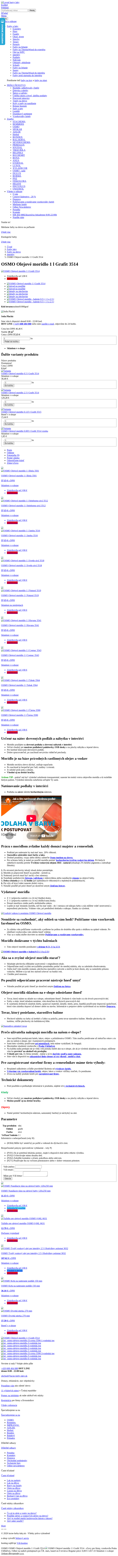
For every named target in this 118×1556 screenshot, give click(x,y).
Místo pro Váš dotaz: (12, 1176)
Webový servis (22, 1538)
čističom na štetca (62, 986)
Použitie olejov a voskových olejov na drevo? (27, 1516)
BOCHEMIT (19, 155)
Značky (10, 119)
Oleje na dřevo (13, 1488)
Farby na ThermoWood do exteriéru (29, 49)
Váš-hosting (22, 1543)
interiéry (16, 55)
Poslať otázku (13, 458)
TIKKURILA (19, 150)
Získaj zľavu (12, 463)
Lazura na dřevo (14, 1491)
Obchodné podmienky (17, 1460)
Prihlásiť (5, 7)
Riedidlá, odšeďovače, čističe (26, 88)
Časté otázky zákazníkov (12, 1508)
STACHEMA (19, 121)
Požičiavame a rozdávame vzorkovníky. (64, 934)
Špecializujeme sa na (10, 1415)
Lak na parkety (14, 1480)
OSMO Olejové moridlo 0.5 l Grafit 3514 (20, 373)
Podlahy (16, 57)
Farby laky (12, 249)
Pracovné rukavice (21, 98)
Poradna (10, 1453)
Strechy (16, 39)
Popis (9, 450)
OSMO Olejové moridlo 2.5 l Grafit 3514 (20, 392)
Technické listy (14, 1463)
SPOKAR (17, 129)
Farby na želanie (20, 47)
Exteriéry (17, 29)
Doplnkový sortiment (22, 114)
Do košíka (9, 386)
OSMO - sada (19, 171)
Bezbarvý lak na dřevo (17, 1496)
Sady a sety (18, 108)
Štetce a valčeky (20, 93)
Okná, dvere (18, 36)
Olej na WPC (19, 52)
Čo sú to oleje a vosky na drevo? (22, 1513)
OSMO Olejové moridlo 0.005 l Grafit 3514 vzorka (24, 431)
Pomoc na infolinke (10, 1395)
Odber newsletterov (16, 1465)
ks (32, 338)
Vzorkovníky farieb (22, 116)
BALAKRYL (19, 139)
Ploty (15, 31)
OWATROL (18, 189)
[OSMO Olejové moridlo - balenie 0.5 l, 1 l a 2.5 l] (21, 1356)
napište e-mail (47, 324)
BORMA (17, 176)
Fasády (16, 34)
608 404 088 (35, 215)
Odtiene (10, 452)
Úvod (9, 246)
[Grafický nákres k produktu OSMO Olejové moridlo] (26, 913)
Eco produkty (13, 1498)
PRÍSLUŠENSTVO (16, 85)
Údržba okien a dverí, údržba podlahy (30, 95)
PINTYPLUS (19, 186)
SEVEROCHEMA (21, 142)
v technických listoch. (74, 1086)
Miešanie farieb (20, 204)
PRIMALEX (19, 145)
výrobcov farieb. (63, 1068)
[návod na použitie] (21, 1343)
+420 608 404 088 (9, 1368)
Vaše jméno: (9, 1166)
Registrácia (6, 1400)
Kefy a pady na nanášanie (24, 103)
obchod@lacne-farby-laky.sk (14, 1376)
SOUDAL (17, 147)
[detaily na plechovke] (21, 1348)
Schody (16, 65)
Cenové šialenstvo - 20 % (24, 196)
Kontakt (16, 212)
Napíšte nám (18, 217)
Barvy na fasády (14, 1485)
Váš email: (8, 1169)
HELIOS (17, 183)
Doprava (17, 199)
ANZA (16, 160)
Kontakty (11, 1455)
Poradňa (16, 209)
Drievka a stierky (20, 90)
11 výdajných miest (10, 1390)
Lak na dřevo (13, 1483)
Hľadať (4, 13)
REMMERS (18, 124)
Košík (4, 5)
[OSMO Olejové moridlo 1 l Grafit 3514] (20, 271)
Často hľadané (7, 1475)
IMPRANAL (13, 1425)
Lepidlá (16, 111)
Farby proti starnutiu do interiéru (27, 75)
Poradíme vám (7, 1385)
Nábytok (17, 60)
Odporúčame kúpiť (15, 460)
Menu (3, 16)
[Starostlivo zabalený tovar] (14, 1026)
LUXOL (17, 165)
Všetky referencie (9, 1405)
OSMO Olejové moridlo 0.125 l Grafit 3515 (21, 412)
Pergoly (16, 44)
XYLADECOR (20, 168)
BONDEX (18, 137)
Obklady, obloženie (21, 62)
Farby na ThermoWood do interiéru (29, 73)
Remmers (11, 1422)
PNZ (15, 178)
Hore (3, 1526)
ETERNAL (18, 163)
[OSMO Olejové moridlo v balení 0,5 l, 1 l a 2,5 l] (25, 951)
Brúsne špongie (20, 106)
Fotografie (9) (13, 455)
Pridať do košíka (11, 341)
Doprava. (111, 1006)
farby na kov (26, 80)
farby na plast (41, 80)
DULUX (17, 173)
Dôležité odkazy (8, 1448)
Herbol (16, 134)
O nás (15, 194)
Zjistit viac (6, 232)
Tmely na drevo (20, 101)
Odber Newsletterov (22, 207)
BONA (16, 158)
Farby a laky (12, 26)
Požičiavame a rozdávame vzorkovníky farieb (33, 202)
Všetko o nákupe (9, 21)
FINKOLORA (19, 181)
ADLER (17, 132)
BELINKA (18, 152)
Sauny (15, 70)
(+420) (22, 324)
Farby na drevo (14, 252)
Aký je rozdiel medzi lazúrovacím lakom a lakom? (30, 1518)
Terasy (16, 42)
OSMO (16, 126)
